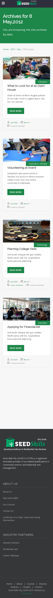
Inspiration (33, 163)
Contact (38, 587)
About (19, 583)
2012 (13, 49)
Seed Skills (14, 122)
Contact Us (8, 511)
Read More (16, 111)
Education (42, 81)
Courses (31, 583)
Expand (19, 76)
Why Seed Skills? (10, 498)
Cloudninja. (26, 593)
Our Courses (9, 504)
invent (13, 285)
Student (26, 587)
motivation (19, 285)
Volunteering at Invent (26, 147)
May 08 (26, 122)
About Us (7, 491)
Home (5, 49)
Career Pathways (11, 555)
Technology (42, 245)
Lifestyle (43, 163)
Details (33, 76)
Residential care (10, 549)
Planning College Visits (26, 228)
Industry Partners (11, 542)
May (19, 49)
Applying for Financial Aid (26, 306)
